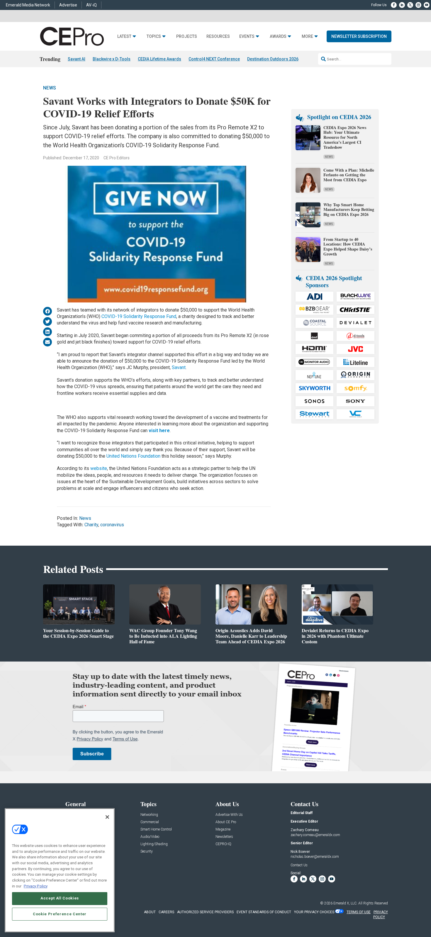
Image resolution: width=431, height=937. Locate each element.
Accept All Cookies (59, 898)
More (307, 36)
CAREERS (166, 912)
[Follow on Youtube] (427, 5)
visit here (159, 430)
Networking (149, 815)
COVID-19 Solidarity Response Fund (138, 316)
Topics (154, 36)
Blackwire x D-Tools (111, 59)
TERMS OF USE (359, 912)
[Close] (107, 817)
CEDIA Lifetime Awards (159, 59)
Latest (124, 36)
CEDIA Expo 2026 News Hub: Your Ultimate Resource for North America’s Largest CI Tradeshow (344, 137)
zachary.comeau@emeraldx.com (315, 835)
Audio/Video (149, 837)
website (98, 468)
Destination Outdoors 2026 (272, 59)
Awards (278, 36)
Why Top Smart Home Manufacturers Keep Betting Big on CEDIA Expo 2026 (348, 210)
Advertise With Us (229, 815)
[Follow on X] (410, 5)
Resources (218, 36)
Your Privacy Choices (314, 912)
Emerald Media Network (28, 5)
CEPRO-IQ (223, 844)
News (49, 88)
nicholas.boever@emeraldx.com (315, 857)
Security (146, 851)
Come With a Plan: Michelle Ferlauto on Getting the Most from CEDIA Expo (348, 175)
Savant (179, 367)
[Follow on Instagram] (418, 5)
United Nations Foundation (133, 456)
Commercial (149, 822)
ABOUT (150, 912)
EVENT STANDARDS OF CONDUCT (264, 912)
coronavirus (112, 524)
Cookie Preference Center (59, 914)
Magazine (223, 829)
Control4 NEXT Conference (214, 59)
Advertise (68, 5)
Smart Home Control (156, 829)
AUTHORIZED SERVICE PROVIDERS (205, 912)
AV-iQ (91, 5)
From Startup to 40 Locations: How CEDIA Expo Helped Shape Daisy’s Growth (347, 246)
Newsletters (224, 837)
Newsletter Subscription (359, 36)
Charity (91, 524)
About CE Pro (226, 822)
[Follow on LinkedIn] (402, 5)
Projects (186, 36)
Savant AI (76, 59)
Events (246, 36)
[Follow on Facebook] (394, 5)
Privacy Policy (35, 886)
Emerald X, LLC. (345, 903)
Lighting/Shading (154, 844)
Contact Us (299, 865)
